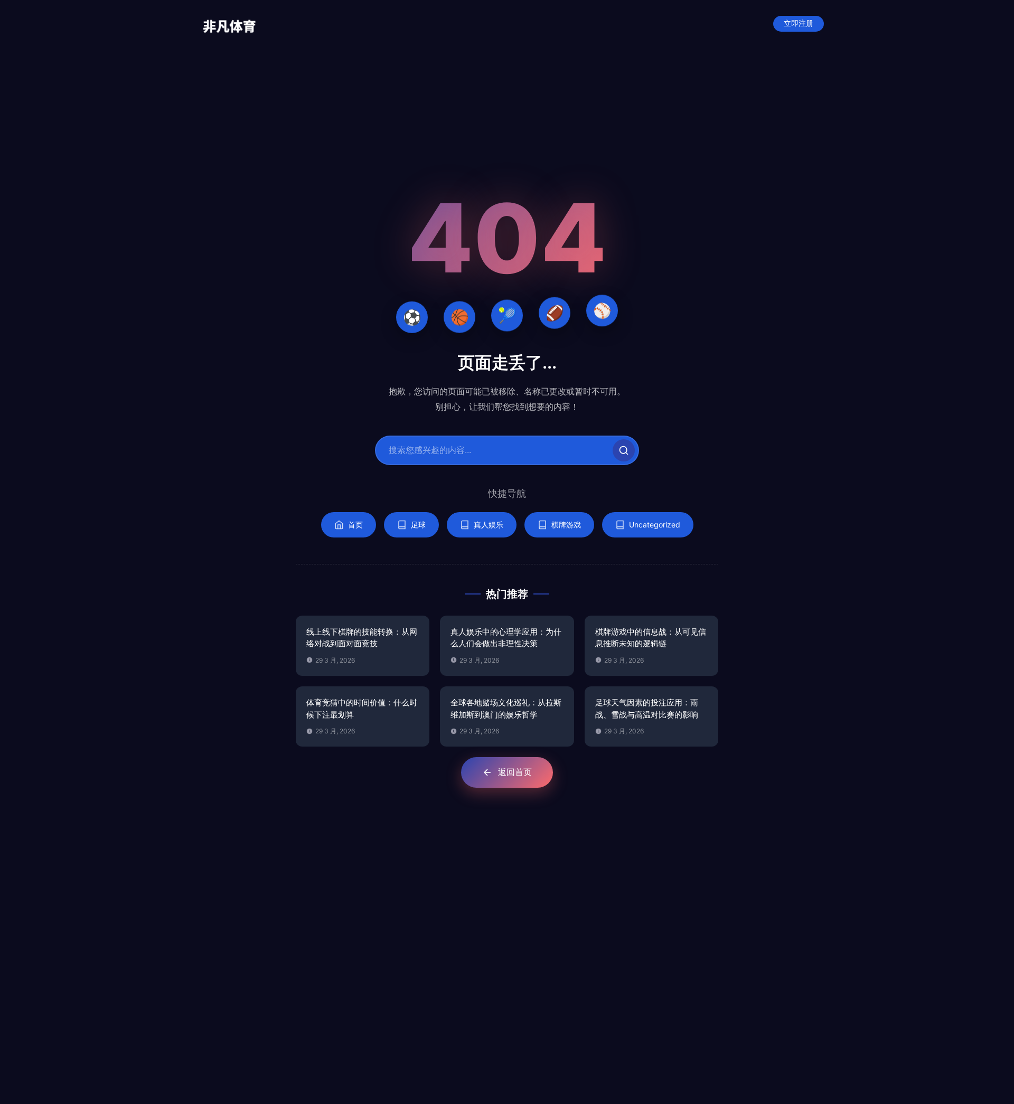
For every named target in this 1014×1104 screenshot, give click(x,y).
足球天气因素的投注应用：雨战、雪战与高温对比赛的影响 (646, 708)
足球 (418, 524)
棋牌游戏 (566, 524)
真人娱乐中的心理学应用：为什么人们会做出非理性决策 (505, 638)
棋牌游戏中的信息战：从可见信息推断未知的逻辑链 (650, 638)
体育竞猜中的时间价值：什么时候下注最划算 (361, 708)
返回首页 (515, 772)
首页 (355, 524)
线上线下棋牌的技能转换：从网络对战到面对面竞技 (361, 638)
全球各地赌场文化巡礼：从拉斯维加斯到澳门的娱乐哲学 (505, 708)
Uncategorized (654, 524)
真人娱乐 (488, 524)
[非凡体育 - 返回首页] (229, 23)
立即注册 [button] (798, 23)
